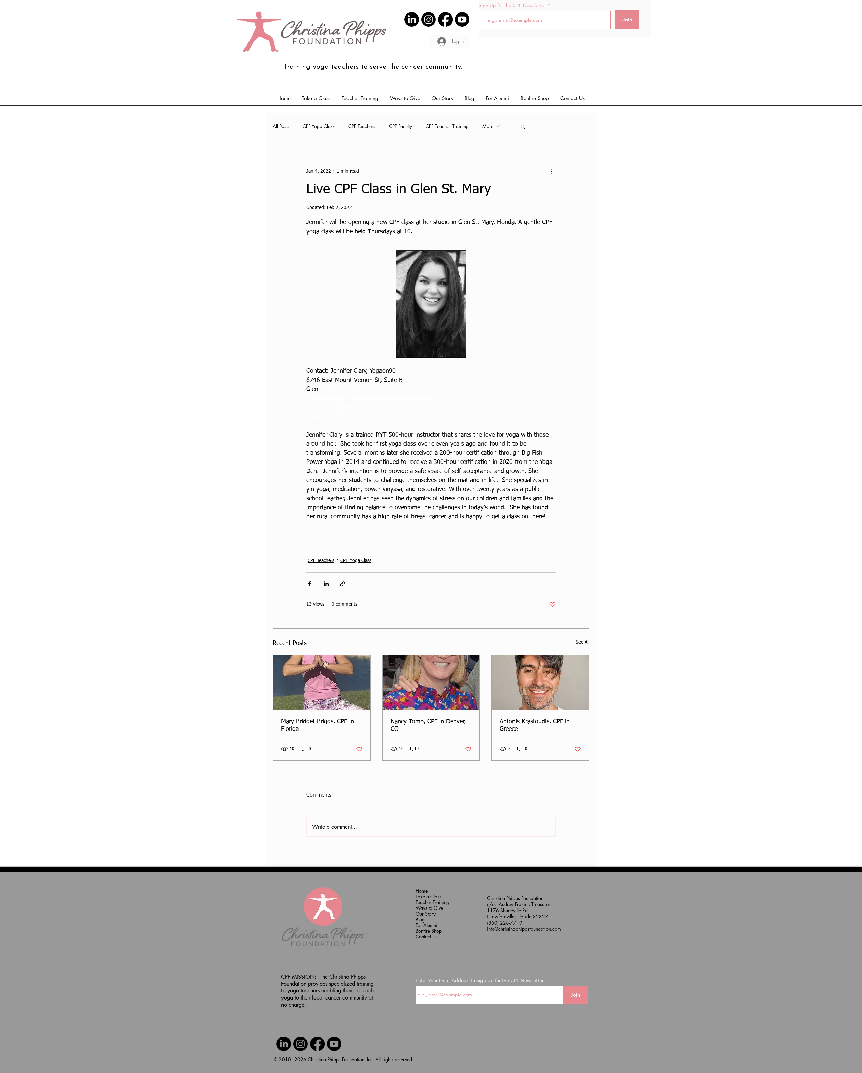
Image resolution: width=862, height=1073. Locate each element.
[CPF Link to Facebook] (445, 19)
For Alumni (426, 925)
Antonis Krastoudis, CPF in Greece (535, 725)
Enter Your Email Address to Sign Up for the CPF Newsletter (480, 980)
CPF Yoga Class (319, 126)
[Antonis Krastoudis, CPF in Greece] (540, 682)
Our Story (426, 914)
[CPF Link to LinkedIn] (411, 19)
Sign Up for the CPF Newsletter (512, 5)
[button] (497, 98)
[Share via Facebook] (309, 583)
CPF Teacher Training (447, 126)
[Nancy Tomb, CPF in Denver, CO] (431, 682)
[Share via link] (342, 583)
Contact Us (427, 937)
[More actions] (552, 171)
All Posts (281, 126)
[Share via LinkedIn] (326, 583)
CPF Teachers (361, 126)
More (487, 126)
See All (582, 642)
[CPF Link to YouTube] (462, 19)
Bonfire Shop (429, 931)
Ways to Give (429, 908)
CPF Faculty (400, 126)
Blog (420, 919)
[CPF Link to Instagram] (428, 19)
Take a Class (428, 896)
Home (422, 891)
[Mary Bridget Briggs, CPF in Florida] (321, 682)
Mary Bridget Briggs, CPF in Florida (317, 725)
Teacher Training (429, 902)
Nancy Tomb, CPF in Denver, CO (428, 725)
